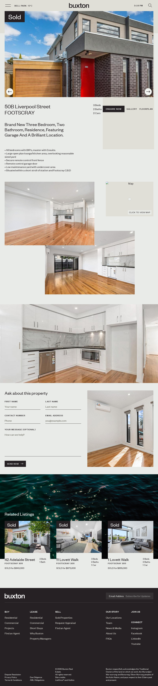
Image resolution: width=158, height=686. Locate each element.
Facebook (136, 633)
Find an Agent (12, 633)
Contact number (15, 415)
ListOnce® (59, 680)
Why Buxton (36, 633)
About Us (111, 633)
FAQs (109, 638)
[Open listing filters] (150, 5)
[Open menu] (8, 5)
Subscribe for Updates (138, 596)
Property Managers (40, 638)
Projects (9, 628)
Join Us (135, 611)
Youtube (136, 643)
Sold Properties (63, 617)
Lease (33, 611)
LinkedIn (136, 638)
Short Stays (36, 628)
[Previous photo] (9, 91)
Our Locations (114, 617)
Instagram (137, 628)
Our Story (112, 611)
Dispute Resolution (13, 674)
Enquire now (113, 109)
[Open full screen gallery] (79, 54)
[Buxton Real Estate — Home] (79, 5)
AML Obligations (37, 680)
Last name (51, 401)
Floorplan (146, 109)
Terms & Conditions (13, 680)
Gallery (132, 109)
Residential (11, 617)
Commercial (12, 622)
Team (109, 622)
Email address (54, 415)
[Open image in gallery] (90, 262)
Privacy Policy (11, 677)
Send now (13, 463)
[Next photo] (148, 91)
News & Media (113, 628)
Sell (58, 611)
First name (11, 401)
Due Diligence (36, 677)
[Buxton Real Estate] (16, 596)
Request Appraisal (65, 622)
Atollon (71, 680)
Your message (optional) (20, 429)
